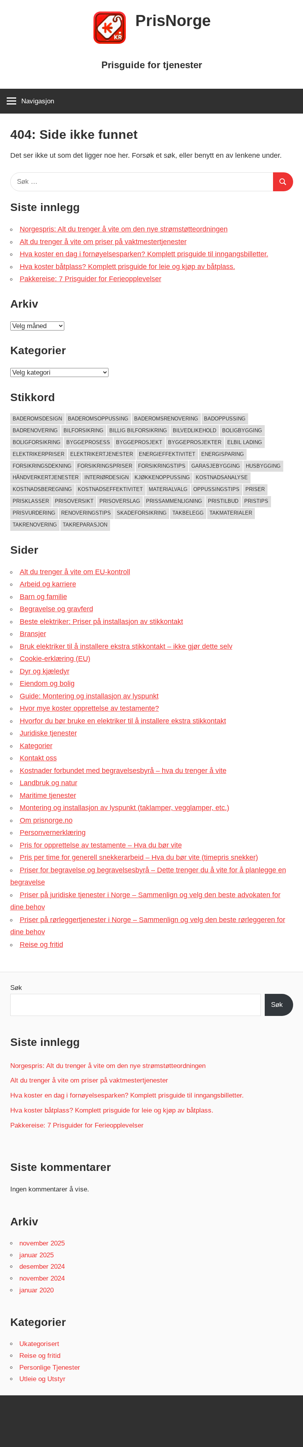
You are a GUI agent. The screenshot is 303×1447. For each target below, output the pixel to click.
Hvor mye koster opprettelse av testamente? (89, 708)
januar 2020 (36, 1290)
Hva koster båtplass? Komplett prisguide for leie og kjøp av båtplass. (127, 267)
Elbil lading (244, 442)
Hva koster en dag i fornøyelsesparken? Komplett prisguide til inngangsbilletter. (144, 254)
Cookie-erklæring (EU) (55, 659)
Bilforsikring (83, 430)
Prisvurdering (34, 513)
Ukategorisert (39, 1344)
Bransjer (33, 634)
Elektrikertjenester (101, 454)
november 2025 (42, 1243)
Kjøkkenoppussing (162, 477)
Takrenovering (35, 525)
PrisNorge (173, 20)
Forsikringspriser (104, 466)
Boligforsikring (36, 442)
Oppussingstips (216, 489)
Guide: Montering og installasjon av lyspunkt (89, 696)
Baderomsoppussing (98, 419)
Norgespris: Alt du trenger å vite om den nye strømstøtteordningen (124, 229)
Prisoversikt (74, 501)
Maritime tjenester (48, 795)
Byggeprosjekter (194, 442)
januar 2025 (36, 1255)
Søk (16, 987)
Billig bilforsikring (138, 430)
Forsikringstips (161, 466)
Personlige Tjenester (49, 1367)
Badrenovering (35, 430)
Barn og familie (43, 597)
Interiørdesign (106, 477)
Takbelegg (188, 513)
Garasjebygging (215, 466)
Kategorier (36, 746)
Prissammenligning (174, 501)
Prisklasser (31, 501)
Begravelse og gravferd (56, 609)
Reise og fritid (41, 944)
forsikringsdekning (42, 466)
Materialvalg (168, 489)
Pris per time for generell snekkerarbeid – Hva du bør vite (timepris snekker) (139, 857)
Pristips (256, 501)
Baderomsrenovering (166, 419)
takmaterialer (230, 513)
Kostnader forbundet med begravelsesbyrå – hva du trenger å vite (123, 771)
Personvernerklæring (53, 832)
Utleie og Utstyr (42, 1379)
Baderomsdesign (37, 419)
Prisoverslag (119, 501)
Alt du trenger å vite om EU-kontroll (75, 572)
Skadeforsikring (141, 513)
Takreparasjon (85, 525)
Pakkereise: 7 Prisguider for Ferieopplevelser (90, 279)
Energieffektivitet (167, 454)
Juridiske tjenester (48, 733)
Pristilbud (223, 501)
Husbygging (263, 466)
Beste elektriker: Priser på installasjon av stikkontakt (101, 621)
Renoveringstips (86, 513)
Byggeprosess (88, 442)
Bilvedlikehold (194, 430)
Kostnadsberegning (42, 489)
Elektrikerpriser (38, 454)
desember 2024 (42, 1266)
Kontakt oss (38, 758)
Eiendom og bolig (47, 683)
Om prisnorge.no (46, 820)
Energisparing (222, 454)
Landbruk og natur (48, 783)
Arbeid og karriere (48, 584)
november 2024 (42, 1278)
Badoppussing (224, 419)
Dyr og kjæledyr (44, 671)
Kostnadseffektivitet (110, 489)
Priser (255, 489)
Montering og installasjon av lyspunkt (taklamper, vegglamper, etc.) (124, 808)
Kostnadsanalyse (222, 477)
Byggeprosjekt (139, 442)
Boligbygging (242, 430)
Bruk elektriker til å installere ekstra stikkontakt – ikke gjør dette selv (126, 646)
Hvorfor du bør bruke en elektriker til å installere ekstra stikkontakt (123, 721)
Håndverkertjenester (46, 477)
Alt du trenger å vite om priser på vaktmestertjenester (103, 242)
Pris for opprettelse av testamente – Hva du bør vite (101, 845)
